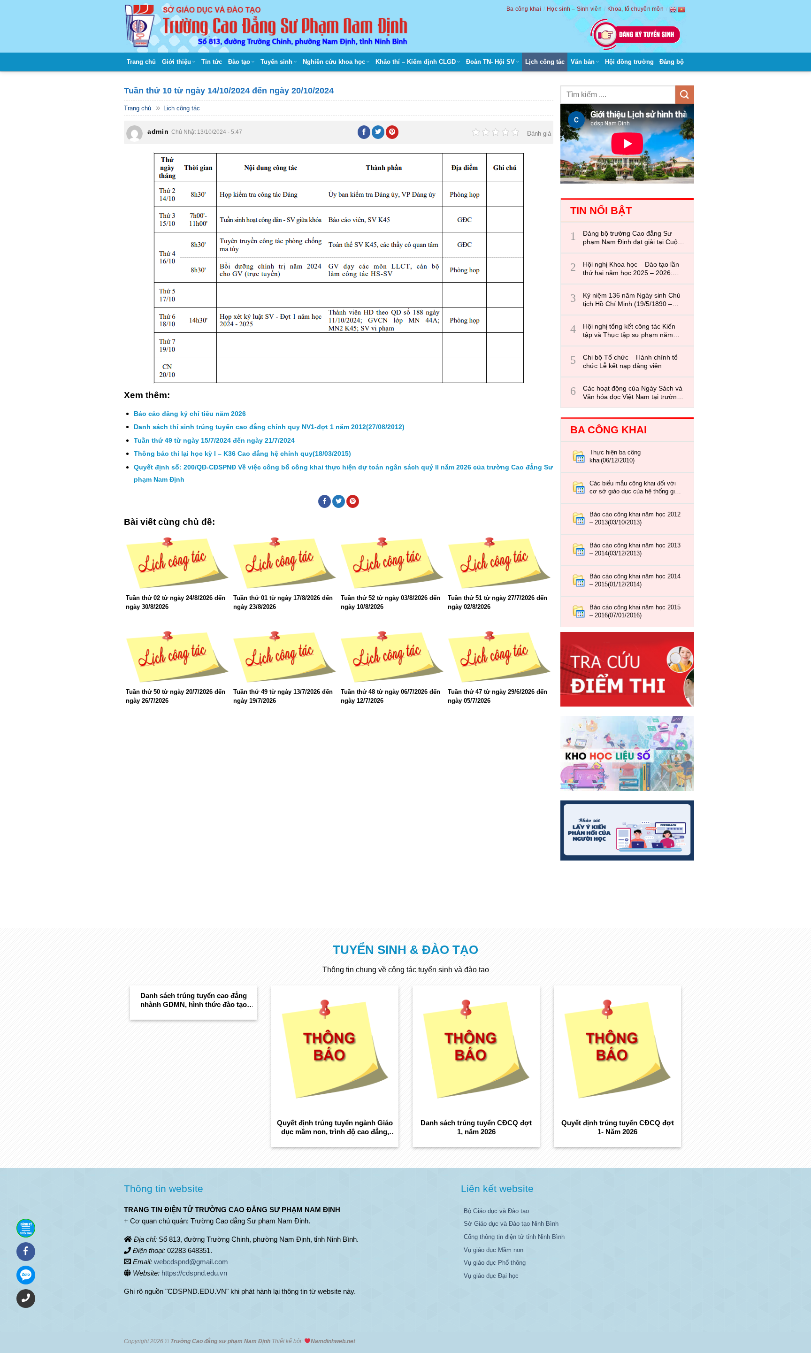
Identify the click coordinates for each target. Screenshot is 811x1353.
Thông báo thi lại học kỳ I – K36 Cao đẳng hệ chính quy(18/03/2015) (242, 453)
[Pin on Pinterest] (392, 131)
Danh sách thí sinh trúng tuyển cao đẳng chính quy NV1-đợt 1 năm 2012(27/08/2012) (269, 426)
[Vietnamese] (682, 9)
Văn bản (583, 61)
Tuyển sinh (276, 61)
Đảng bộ (671, 61)
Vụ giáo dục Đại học (491, 1275)
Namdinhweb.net (333, 1341)
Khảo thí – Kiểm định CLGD (415, 61)
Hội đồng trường (629, 61)
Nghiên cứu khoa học (334, 61)
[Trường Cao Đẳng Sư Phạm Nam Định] (268, 26)
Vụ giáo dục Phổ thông (495, 1262)
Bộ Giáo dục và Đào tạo (496, 1211)
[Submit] (684, 94)
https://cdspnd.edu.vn (194, 1273)
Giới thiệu (176, 61)
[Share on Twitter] (378, 131)
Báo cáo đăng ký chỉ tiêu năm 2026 (190, 413)
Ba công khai (523, 9)
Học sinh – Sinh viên (574, 9)
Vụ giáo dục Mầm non (493, 1249)
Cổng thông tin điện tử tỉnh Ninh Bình (514, 1236)
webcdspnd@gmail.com (191, 1262)
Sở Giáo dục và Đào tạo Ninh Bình (511, 1223)
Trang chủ (141, 61)
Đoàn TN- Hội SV (490, 61)
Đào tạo (239, 61)
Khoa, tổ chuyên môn (635, 9)
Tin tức (211, 61)
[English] (673, 9)
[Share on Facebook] (364, 131)
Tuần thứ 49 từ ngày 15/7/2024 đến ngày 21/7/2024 (214, 440)
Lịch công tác (545, 61)
